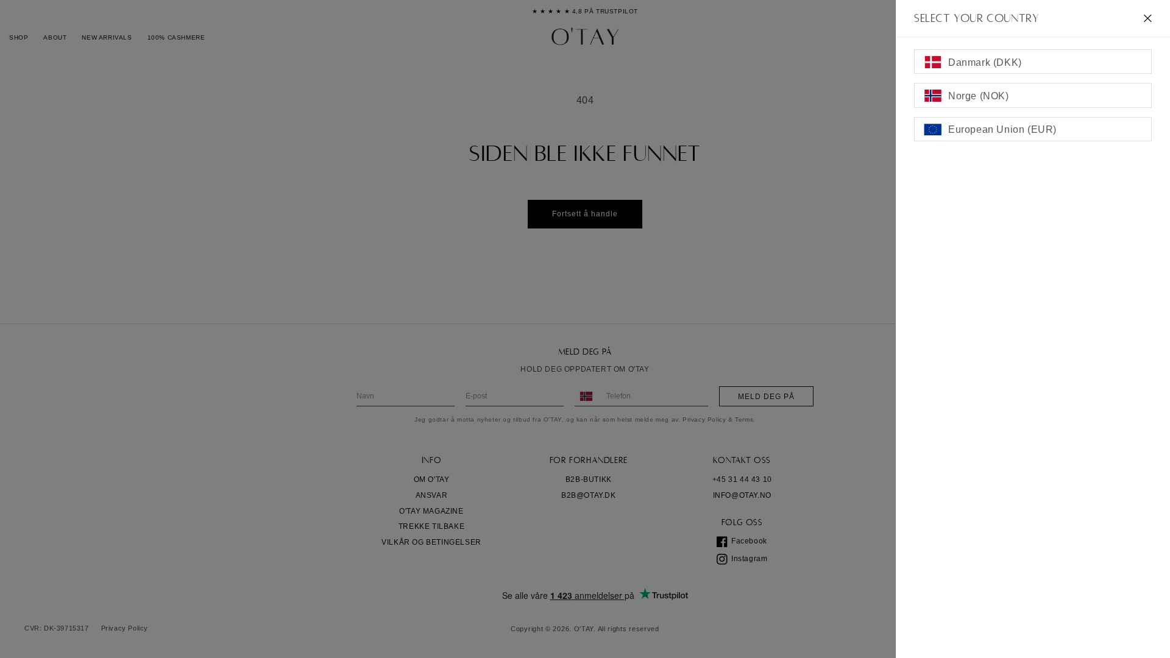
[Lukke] (1148, 18)
